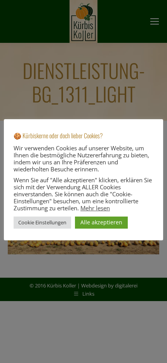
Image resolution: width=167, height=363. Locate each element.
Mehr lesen (95, 207)
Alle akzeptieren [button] (101, 222)
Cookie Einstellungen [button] (42, 222)
